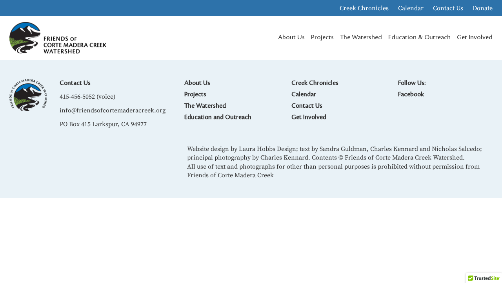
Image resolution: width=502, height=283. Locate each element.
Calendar (411, 8)
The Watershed (205, 105)
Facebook (411, 94)
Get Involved (308, 117)
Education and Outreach (217, 117)
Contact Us (448, 8)
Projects (195, 94)
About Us (197, 82)
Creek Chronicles (364, 8)
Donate (483, 8)
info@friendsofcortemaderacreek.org (113, 110)
